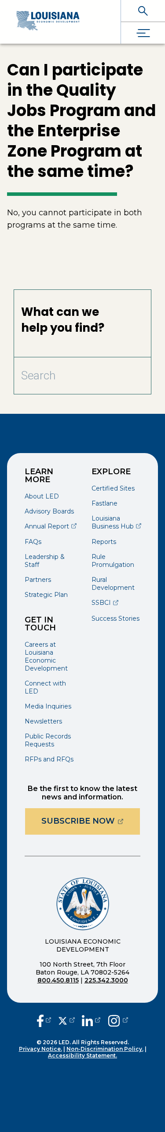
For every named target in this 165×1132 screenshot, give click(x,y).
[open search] (143, 11)
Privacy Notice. (40, 1049)
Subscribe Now (90, 821)
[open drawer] (143, 33)
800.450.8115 (58, 980)
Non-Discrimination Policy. (104, 1049)
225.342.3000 (106, 980)
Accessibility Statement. (82, 1055)
